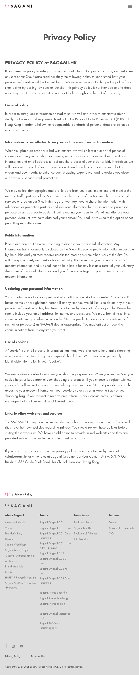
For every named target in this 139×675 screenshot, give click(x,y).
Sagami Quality (82, 528)
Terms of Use (38, 656)
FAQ (111, 533)
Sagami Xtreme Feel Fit (52, 604)
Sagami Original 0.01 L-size (55, 528)
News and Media (15, 522)
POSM (9, 572)
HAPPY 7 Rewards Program (20, 577)
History (9, 539)
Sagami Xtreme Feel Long (53, 598)
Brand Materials (14, 566)
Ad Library (11, 561)
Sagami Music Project (17, 550)
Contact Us (114, 522)
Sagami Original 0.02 (51, 553)
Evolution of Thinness (85, 533)
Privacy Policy (23, 494)
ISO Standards (82, 539)
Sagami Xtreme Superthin (53, 592)
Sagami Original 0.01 (51, 522)
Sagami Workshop (15, 544)
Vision (8, 528)
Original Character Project (19, 555)
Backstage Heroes (84, 522)
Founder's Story (13, 533)
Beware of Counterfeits (121, 528)
